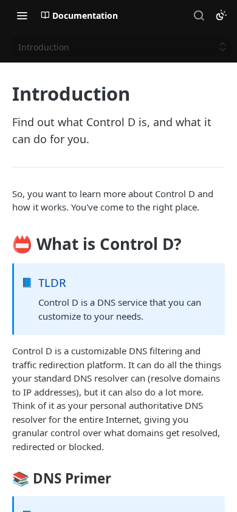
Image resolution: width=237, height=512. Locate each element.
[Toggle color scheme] (221, 15)
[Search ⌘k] (198, 15)
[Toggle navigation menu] (22, 15)
